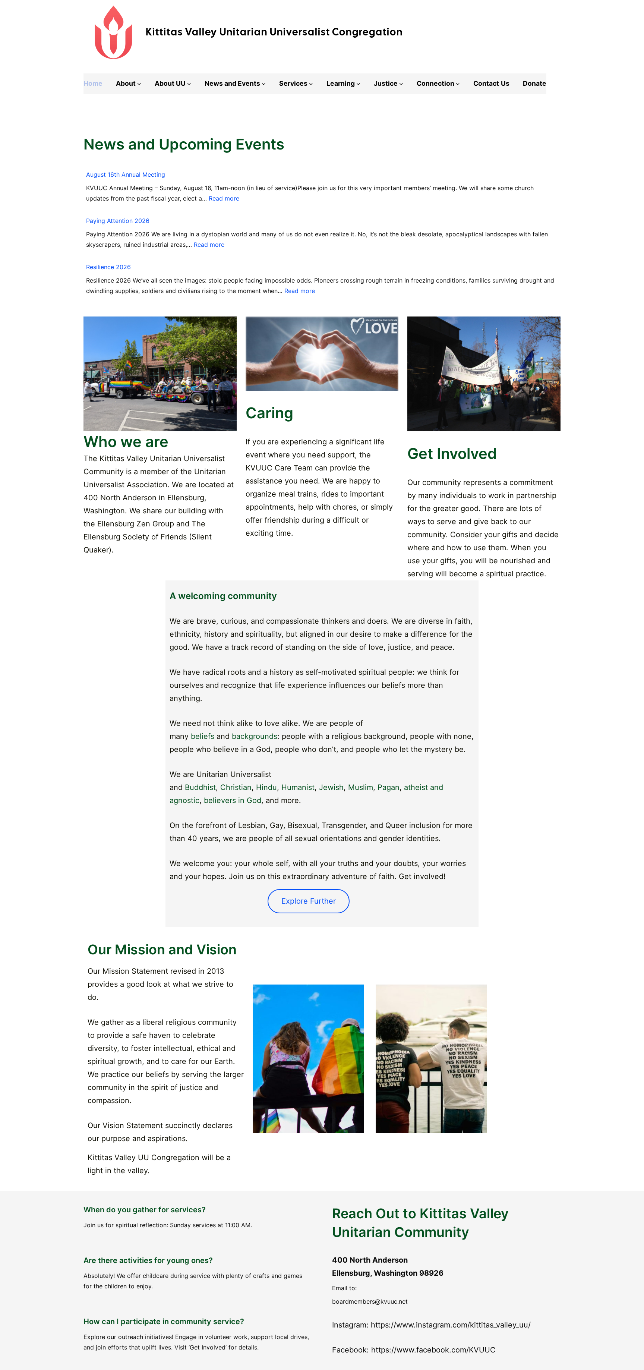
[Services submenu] (311, 84)
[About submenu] (139, 84)
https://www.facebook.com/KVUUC (433, 1349)
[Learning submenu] (358, 84)
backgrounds (254, 736)
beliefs (202, 736)
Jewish (331, 787)
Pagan (389, 787)
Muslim (360, 787)
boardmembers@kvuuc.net (370, 1301)
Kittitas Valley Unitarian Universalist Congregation (274, 31)
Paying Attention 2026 (117, 220)
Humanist (298, 787)
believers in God (232, 800)
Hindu (266, 787)
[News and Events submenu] (264, 84)
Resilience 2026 (108, 267)
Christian (236, 787)
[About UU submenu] (189, 84)
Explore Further (308, 901)
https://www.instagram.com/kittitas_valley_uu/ (451, 1324)
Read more (224, 198)
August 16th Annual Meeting (125, 174)
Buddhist (200, 787)
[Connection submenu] (458, 84)
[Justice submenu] (401, 84)
